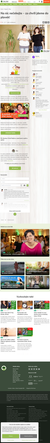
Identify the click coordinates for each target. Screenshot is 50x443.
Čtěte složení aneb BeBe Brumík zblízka (35, 409)
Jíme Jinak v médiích (16, 374)
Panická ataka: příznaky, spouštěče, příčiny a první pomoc (38, 415)
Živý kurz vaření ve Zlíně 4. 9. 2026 (12, 412)
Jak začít (25, 4)
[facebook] (46, 22)
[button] (25, 39)
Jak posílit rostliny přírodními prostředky (13, 420)
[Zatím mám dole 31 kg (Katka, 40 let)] (8, 305)
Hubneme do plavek (22, 1)
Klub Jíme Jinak (16, 377)
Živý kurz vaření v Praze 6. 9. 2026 (12, 410)
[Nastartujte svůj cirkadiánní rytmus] (25, 305)
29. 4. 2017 (10, 203)
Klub (11, 4)
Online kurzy (15, 371)
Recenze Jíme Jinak (16, 376)
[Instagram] (32, 369)
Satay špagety (39, 76)
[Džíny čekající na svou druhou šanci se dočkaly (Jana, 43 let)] (41, 305)
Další (34, 1)
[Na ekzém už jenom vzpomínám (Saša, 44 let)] (25, 332)
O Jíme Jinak (15, 373)
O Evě (20, 4)
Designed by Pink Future (31, 388)
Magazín (30, 4)
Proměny (15, 4)
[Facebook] (29, 369)
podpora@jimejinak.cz (10, 87)
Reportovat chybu (15, 93)
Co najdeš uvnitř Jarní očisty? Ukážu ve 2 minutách (37, 416)
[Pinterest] (34, 369)
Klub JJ (29, 1)
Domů (2, 9)
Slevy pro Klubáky (16, 379)
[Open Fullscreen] (48, 27)
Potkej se (35, 4)
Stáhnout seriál (10, 133)
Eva (17, 151)
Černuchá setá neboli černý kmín (34, 419)
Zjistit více (25, 144)
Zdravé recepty (15, 368)
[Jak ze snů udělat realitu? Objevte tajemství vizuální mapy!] (8, 332)
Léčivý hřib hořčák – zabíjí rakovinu (12, 416)
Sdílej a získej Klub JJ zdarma (18, 380)
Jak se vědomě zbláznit (32, 408)
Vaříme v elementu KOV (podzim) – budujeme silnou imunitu (16, 413)
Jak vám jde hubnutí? (40, 88)
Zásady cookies (10, 440)
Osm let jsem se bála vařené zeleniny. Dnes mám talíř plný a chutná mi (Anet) (42, 102)
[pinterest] (48, 22)
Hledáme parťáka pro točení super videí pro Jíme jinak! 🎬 (38, 420)
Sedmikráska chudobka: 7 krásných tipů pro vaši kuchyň (16, 417)
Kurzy (7, 4)
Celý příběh (10, 160)
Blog (10, 9)
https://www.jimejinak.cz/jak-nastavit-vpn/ (18, 84)
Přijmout (11, 436)
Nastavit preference (28, 436)
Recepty (2, 4)
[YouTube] (39, 369)
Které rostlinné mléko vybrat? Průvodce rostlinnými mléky (38, 411)
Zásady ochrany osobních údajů (28, 440)
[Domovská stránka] (4, 1)
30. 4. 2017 (10, 189)
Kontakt (14, 382)
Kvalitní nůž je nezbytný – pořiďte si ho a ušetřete (36, 412)
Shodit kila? (47, 1)
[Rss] (37, 369)
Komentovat (26, 200)
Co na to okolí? (39, 82)
